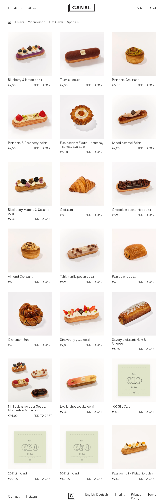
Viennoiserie (36, 22)
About (32, 8)
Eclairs (19, 22)
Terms (152, 494)
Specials (73, 22)
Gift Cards (56, 22)
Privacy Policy (136, 496)
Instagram (32, 496)
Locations (15, 8)
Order (140, 8)
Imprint (120, 494)
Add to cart (43, 85)
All (9, 22)
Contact (14, 496)
